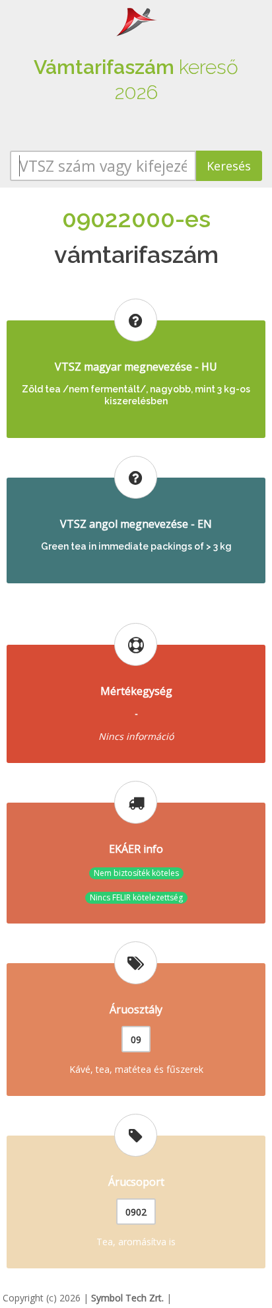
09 (136, 1039)
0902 (136, 1212)
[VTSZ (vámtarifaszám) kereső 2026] (136, 21)
